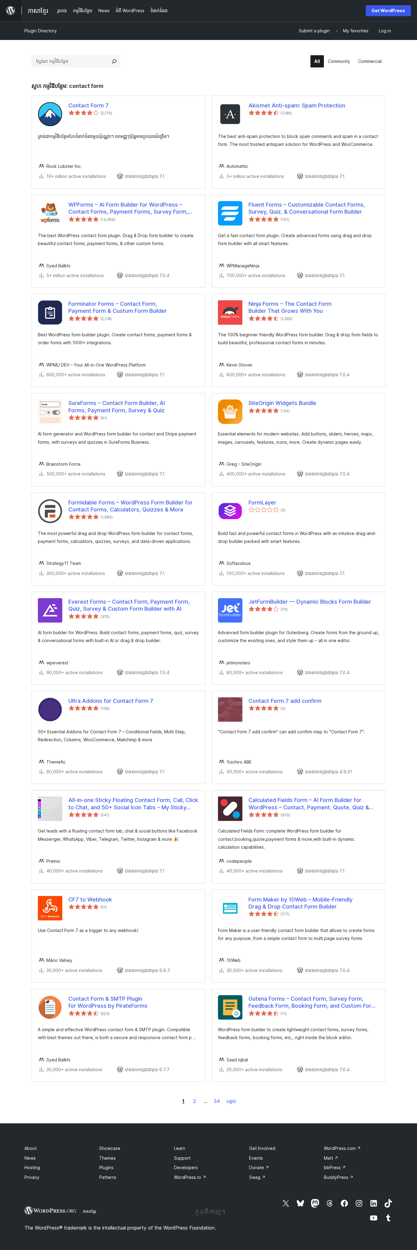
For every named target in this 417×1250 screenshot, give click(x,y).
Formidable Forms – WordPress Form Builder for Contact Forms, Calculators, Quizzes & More (130, 506)
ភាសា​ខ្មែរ (89, 1211)
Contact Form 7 (88, 105)
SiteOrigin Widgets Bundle (282, 403)
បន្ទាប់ (231, 1101)
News (30, 1158)
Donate (259, 1167)
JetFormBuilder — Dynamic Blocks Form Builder (309, 601)
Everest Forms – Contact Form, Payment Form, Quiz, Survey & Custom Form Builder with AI (129, 605)
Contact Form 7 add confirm (284, 701)
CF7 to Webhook (90, 899)
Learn (179, 1148)
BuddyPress (339, 1177)
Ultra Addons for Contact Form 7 (110, 701)
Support (182, 1158)
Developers (186, 1167)
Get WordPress (388, 10)
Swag (257, 1177)
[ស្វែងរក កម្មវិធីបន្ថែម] (114, 61)
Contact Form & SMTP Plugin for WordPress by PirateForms (107, 1002)
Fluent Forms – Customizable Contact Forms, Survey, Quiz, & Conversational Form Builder (306, 208)
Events (256, 1158)
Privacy (31, 1177)
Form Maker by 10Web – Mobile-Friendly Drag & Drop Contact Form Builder (300, 903)
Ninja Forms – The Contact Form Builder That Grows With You (290, 307)
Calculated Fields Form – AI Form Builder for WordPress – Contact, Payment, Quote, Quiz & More (308, 804)
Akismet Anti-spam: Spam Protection (296, 105)
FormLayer (262, 502)
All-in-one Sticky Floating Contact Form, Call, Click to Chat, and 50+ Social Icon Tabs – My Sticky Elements (133, 804)
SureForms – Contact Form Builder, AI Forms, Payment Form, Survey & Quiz (116, 406)
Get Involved (262, 1148)
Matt (331, 1158)
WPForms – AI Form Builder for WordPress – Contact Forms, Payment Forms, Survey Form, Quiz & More (128, 208)
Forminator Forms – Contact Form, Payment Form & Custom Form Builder (117, 307)
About (30, 1148)
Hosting (32, 1167)
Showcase (109, 1148)
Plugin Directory (40, 30)
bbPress (335, 1167)
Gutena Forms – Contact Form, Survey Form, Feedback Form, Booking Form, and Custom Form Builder (312, 1002)
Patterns (107, 1177)
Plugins (106, 1167)
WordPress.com (342, 1148)
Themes (107, 1158)
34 (217, 1101)
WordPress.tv (190, 1177)
